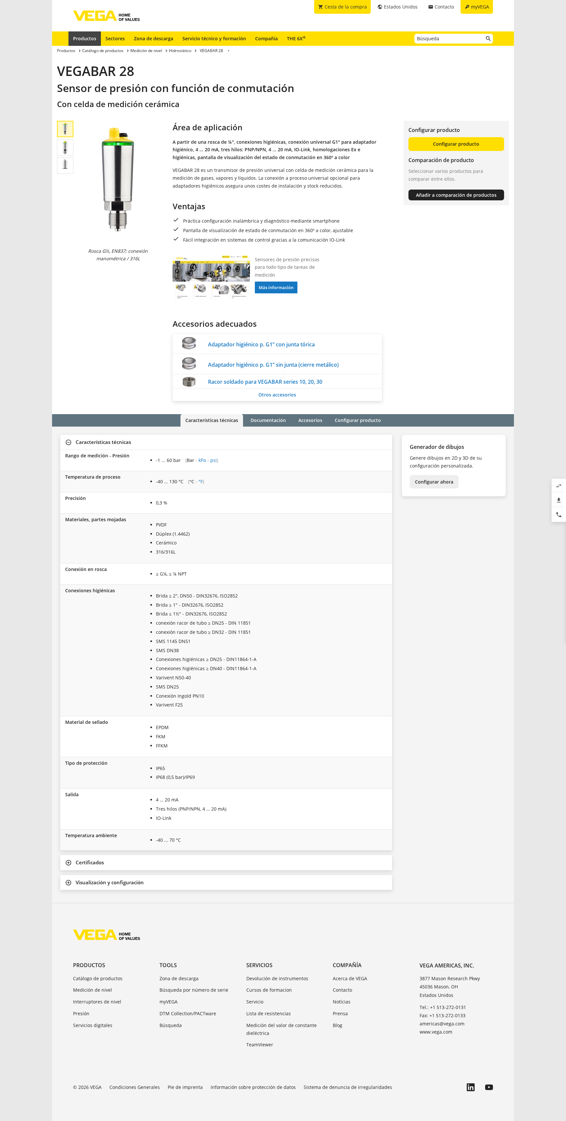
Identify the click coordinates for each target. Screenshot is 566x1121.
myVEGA (169, 1002)
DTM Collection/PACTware (188, 1013)
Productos (84, 38)
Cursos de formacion (269, 990)
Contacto (342, 990)
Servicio (254, 1002)
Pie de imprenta (185, 1087)
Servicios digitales (92, 1025)
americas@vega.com (442, 1023)
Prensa (340, 1013)
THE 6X (296, 38)
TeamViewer (259, 1044)
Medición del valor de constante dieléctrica (281, 1029)
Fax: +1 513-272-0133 (442, 1015)
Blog (337, 1025)
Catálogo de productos (98, 978)
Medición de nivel (92, 990)
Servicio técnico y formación (214, 38)
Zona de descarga (153, 38)
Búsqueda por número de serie (194, 990)
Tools (168, 965)
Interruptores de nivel (97, 1002)
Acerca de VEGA (350, 978)
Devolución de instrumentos (277, 978)
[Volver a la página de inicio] (106, 934)
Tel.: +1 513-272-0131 (443, 1007)
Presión (81, 1013)
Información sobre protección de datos (253, 1087)
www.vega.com (436, 1032)
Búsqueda (171, 1025)
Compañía (266, 38)
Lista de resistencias (268, 1013)
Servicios (259, 965)
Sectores (115, 38)
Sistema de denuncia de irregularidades (348, 1087)
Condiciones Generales (134, 1087)
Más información (276, 287)
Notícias (341, 1002)
